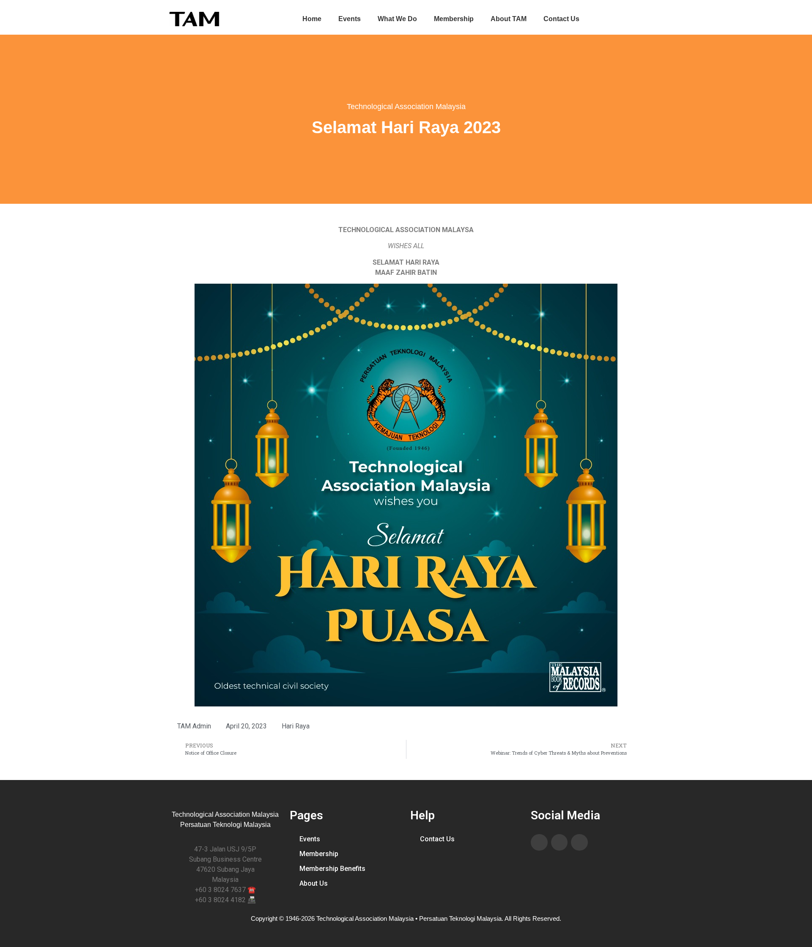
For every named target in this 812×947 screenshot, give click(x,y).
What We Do (397, 18)
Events (349, 18)
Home (311, 18)
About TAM (509, 18)
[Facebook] (539, 842)
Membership (454, 18)
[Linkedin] (559, 842)
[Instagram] (579, 842)
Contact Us (561, 18)
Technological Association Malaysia (406, 106)
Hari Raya (296, 726)
